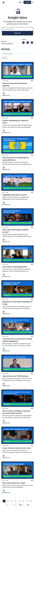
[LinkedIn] (27, 42)
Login (20, 2)
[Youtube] (32, 42)
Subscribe (27, 2)
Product (4, 58)
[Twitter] (23, 42)
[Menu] (33, 2)
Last (28, 505)
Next (20, 505)
